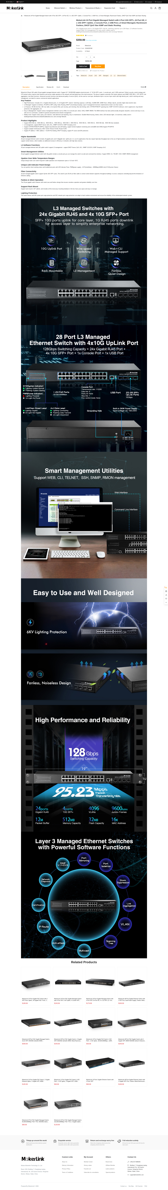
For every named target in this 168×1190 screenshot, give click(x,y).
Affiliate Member (110, 1165)
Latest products (110, 1169)
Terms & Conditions (67, 1172)
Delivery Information (67, 1165)
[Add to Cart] (49, 993)
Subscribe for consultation (91, 1172)
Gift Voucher (139, 1186)
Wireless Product (75, 8)
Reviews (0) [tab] (50, 87)
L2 (114, 75)
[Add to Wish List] (49, 988)
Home (48, 8)
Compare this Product (98, 70)
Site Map (131, 1186)
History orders (88, 1165)
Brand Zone (109, 1162)
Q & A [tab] (58, 87)
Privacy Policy (66, 1169)
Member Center (88, 1162)
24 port (90, 75)
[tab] (33, 86)
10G (95, 75)
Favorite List (87, 1169)
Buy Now (98, 66)
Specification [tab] (39, 87)
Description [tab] (26, 87)
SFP (100, 75)
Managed (105, 75)
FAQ (145, 1186)
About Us (64, 1162)
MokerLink (84, 75)
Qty (77, 57)
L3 (111, 75)
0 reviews (89, 35)
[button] (21, 76)
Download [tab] (66, 87)
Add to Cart (83, 66)
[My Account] (155, 8)
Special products (110, 1172)
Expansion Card (109, 8)
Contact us (123, 1186)
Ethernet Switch (59, 8)
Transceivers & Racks (92, 8)
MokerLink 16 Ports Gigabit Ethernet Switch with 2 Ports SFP (100, 1080)
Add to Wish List (83, 70)
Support (122, 8)
